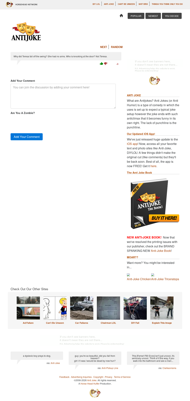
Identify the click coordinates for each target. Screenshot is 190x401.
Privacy (108, 376)
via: (49, 362)
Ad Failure (28, 322)
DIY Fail (135, 322)
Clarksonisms (169, 367)
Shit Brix (143, 4)
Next (103, 47)
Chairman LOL (108, 322)
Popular (136, 15)
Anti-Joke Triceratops (165, 279)
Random (117, 47)
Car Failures (81, 322)
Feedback (64, 376)
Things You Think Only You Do (167, 4)
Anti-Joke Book (161, 250)
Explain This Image (162, 322)
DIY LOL (96, 4)
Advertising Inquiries (81, 376)
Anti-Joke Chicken (139, 279)
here (153, 166)
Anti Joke (109, 4)
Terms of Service (122, 376)
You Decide (172, 15)
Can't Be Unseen (126, 4)
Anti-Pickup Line (110, 367)
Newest (153, 15)
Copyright (98, 376)
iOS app (132, 144)
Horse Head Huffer (90, 383)
